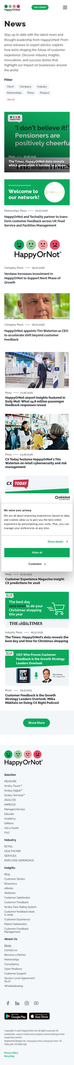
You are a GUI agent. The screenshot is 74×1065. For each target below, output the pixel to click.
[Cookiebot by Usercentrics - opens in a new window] (55, 498)
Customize (35, 563)
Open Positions (13, 968)
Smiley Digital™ (13, 790)
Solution (10, 774)
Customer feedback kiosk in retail (19, 913)
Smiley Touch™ (13, 786)
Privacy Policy (11, 1053)
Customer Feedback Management (16, 930)
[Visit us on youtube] (36, 1003)
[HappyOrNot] (23, 765)
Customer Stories (14, 879)
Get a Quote (40, 7)
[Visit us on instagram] (26, 1003)
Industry (10, 840)
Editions (9, 823)
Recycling (9, 1056)
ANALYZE (10, 800)
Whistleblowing (13, 986)
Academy (10, 818)
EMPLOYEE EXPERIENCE (19, 860)
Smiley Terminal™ (14, 795)
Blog (7, 874)
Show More (36, 723)
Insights (9, 867)
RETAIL (8, 846)
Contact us (10, 950)
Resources (10, 883)
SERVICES (10, 855)
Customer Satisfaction (17, 897)
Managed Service (14, 809)
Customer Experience (17, 919)
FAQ (6, 832)
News (7, 945)
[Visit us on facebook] (7, 1003)
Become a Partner (15, 954)
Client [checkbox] (10, 86)
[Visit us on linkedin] (17, 1003)
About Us (10, 939)
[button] (65, 7)
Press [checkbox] (31, 92)
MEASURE (10, 781)
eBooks (8, 888)
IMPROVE (10, 804)
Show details (55, 541)
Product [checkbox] (44, 92)
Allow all (37, 552)
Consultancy (11, 964)
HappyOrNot (12, 8)
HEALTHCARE (12, 851)
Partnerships (11, 959)
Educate (9, 814)
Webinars (9, 893)
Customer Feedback (16, 902)
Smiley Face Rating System (20, 907)
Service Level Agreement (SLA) (19, 980)
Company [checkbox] (25, 86)
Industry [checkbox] (42, 86)
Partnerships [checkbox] (14, 92)
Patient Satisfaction (15, 924)
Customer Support (15, 973)
